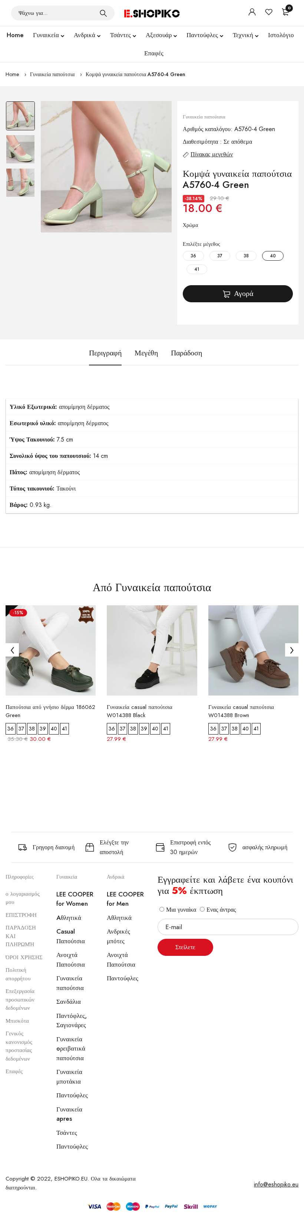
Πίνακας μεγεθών (212, 154)
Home (15, 34)
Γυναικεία (46, 34)
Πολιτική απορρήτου (18, 974)
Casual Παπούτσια (70, 936)
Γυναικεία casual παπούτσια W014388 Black (139, 711)
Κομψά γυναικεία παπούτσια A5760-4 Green (135, 74)
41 (196, 269)
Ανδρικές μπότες (118, 936)
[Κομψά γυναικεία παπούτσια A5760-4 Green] (106, 166)
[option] (20, 117)
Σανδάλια (68, 1001)
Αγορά (243, 293)
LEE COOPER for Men (125, 899)
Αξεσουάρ (159, 34)
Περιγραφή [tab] (105, 353)
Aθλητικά (68, 917)
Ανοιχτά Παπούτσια (70, 959)
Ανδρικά (84, 34)
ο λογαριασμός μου (23, 898)
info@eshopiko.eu (276, 1184)
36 (193, 256)
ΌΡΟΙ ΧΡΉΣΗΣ (24, 957)
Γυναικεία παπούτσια (52, 74)
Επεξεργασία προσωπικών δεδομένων (20, 999)
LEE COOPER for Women (74, 899)
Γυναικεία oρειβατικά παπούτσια (70, 1048)
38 (246, 256)
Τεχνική (243, 34)
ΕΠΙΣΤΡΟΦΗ (21, 915)
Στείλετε (185, 947)
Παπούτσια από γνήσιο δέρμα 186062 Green (50, 711)
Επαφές (153, 53)
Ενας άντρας (220, 909)
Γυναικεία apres (69, 1114)
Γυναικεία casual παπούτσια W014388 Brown (241, 711)
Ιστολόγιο (281, 34)
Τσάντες (120, 34)
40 (273, 256)
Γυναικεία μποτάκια (69, 1076)
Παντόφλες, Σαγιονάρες (71, 1020)
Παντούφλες (202, 34)
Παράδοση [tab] (186, 353)
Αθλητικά (119, 917)
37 (219, 256)
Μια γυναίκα (180, 909)
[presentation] (12, 650)
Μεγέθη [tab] (146, 353)
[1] (103, 13)
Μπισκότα (17, 1021)
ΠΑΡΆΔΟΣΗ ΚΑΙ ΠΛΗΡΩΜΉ (21, 936)
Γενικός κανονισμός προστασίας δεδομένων (19, 1046)
